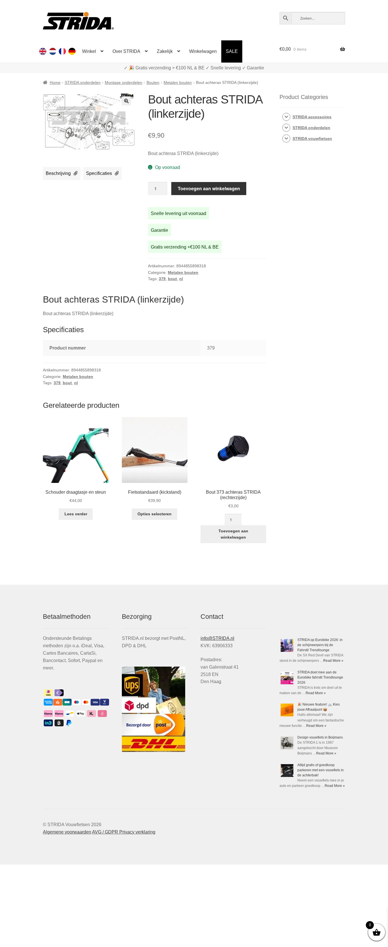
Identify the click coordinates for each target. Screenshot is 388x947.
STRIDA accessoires (312, 117)
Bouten (153, 82)
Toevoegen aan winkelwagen (209, 188)
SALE (232, 51)
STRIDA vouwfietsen (312, 138)
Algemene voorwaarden (67, 832)
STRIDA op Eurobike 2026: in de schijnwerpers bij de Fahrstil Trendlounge (320, 645)
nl (181, 278)
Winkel (89, 51)
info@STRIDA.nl (217, 638)
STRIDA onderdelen (83, 82)
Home (55, 82)
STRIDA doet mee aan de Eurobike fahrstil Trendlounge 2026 (320, 677)
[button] (126, 101)
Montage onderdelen (123, 82)
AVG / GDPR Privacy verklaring (123, 832)
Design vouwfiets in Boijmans (320, 737)
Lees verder (75, 514)
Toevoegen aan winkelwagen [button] (233, 534)
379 (162, 278)
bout (172, 278)
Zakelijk (165, 51)
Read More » (333, 661)
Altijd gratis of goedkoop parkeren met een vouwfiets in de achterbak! (320, 770)
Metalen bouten (178, 82)
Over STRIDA (126, 51)
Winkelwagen (203, 51)
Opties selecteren (154, 514)
